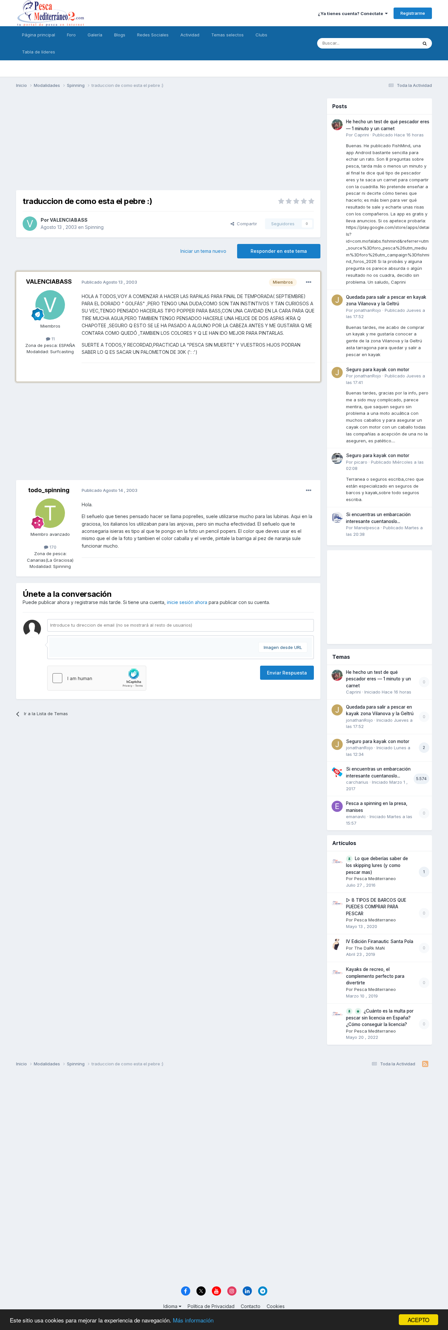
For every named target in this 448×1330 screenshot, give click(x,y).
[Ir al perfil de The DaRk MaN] (337, 944)
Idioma (171, 1306)
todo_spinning (49, 490)
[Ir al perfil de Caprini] (337, 124)
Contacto (250, 1306)
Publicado (398, 134)
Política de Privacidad (211, 1306)
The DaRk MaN (369, 948)
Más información (193, 1320)
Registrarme (412, 13)
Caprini (361, 134)
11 (52, 338)
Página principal (38, 34)
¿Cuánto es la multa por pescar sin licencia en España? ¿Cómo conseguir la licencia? (380, 1017)
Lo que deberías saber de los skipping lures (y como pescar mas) (377, 865)
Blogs (119, 34)
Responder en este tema (279, 251)
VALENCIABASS (69, 220)
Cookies (276, 1306)
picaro (360, 462)
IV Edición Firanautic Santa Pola (379, 941)
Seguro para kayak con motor (377, 369)
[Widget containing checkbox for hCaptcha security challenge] (96, 678)
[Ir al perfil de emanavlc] (337, 806)
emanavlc (356, 816)
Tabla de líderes (38, 51)
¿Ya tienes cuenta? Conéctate (351, 13)
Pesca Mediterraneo (375, 878)
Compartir (245, 223)
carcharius (357, 782)
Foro (71, 34)
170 (52, 547)
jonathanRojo (367, 310)
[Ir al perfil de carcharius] (337, 771)
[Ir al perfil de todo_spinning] (50, 513)
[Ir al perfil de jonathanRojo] (337, 300)
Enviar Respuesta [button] (287, 672)
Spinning (94, 227)
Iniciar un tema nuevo (203, 251)
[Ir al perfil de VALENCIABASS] (30, 223)
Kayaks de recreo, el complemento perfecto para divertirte (375, 976)
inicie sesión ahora (187, 602)
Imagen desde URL (283, 647)
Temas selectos (227, 34)
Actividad (189, 34)
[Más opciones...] (308, 282)
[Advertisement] (168, 144)
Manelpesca (366, 527)
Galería (95, 34)
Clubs (261, 34)
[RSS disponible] (425, 1064)
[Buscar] (424, 43)
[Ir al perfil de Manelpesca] (337, 517)
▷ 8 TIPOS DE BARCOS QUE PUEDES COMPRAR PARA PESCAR (376, 906)
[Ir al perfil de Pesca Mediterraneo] (337, 861)
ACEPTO (418, 1320)
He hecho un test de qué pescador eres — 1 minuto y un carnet (378, 679)
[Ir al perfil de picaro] (337, 458)
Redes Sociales (153, 34)
